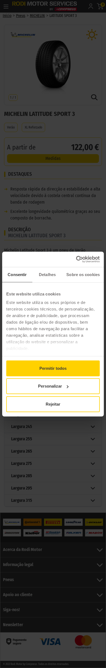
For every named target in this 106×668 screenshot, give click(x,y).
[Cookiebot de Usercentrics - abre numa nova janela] (76, 259)
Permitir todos (53, 368)
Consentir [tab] (17, 274)
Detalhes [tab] (47, 274)
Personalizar (50, 386)
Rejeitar (53, 404)
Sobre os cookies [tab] (83, 274)
